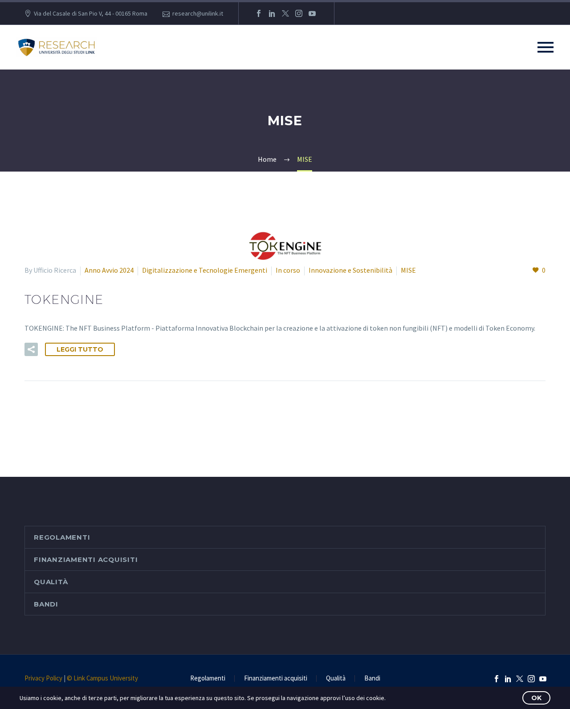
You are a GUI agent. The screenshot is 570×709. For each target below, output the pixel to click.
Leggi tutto (80, 349)
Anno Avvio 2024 (109, 270)
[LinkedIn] (272, 13)
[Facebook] (258, 13)
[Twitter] (285, 13)
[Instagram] (298, 13)
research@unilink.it (197, 13)
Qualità (51, 582)
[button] (31, 349)
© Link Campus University (102, 678)
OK (536, 698)
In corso (288, 270)
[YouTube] (312, 13)
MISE (408, 270)
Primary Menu (545, 47)
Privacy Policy (43, 678)
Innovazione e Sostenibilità (350, 270)
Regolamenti (62, 537)
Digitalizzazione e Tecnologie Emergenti (204, 270)
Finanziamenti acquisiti (86, 559)
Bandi (46, 604)
